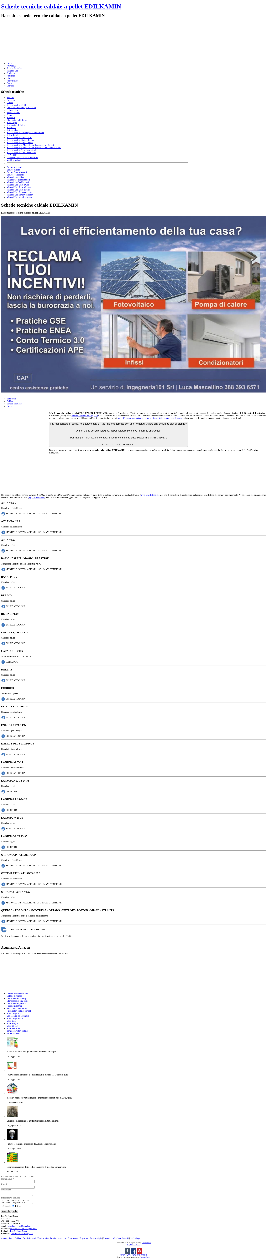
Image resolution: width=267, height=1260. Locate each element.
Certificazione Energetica (22, 1233)
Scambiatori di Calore (16, 125)
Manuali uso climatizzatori (18, 180)
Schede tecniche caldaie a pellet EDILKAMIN (61, 6)
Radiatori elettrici (14, 1006)
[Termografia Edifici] (12, 1162)
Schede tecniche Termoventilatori (21, 152)
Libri (9, 78)
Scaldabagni (12, 122)
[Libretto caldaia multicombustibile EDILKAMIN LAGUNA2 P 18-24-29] (3, 810)
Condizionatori (29, 1238)
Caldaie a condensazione (17, 993)
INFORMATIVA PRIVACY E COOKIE (133, 1255)
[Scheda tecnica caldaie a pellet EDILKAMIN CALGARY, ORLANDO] (3, 643)
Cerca (9, 83)
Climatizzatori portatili (16, 1003)
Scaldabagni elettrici (15, 1018)
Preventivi (11, 66)
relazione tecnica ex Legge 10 (84, 415)
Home (9, 63)
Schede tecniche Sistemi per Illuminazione (25, 132)
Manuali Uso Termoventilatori (20, 195)
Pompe (10, 115)
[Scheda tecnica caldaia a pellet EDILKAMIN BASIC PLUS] (3, 587)
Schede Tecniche (14, 68)
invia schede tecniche (150, 495)
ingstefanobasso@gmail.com (19, 1226)
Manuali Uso (12, 71)
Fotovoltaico (12, 81)
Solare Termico (13, 135)
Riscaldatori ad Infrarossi (18, 120)
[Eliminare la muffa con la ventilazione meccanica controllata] (12, 1116)
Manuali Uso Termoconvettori (20, 192)
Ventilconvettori (14, 160)
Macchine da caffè (121, 1238)
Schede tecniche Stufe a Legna (20, 140)
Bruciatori (11, 100)
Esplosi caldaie (13, 170)
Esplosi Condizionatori (17, 172)
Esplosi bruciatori (14, 167)
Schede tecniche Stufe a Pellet (20, 142)
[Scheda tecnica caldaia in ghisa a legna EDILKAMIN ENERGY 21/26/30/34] (3, 736)
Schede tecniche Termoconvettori (21, 150)
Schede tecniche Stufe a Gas (19, 137)
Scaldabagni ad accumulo (18, 1016)
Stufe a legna (12, 1023)
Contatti (10, 86)
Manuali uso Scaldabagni (18, 182)
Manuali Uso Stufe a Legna (19, 187)
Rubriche (11, 76)
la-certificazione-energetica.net (131, 418)
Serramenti (11, 127)
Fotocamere (73, 1238)
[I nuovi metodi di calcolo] (12, 1070)
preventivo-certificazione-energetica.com (164, 418)
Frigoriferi (84, 1238)
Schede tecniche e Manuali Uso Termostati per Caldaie (31, 145)
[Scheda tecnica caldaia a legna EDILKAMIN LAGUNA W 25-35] (3, 828)
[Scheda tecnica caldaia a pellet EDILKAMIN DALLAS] (3, 680)
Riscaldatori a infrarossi (17, 1008)
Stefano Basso (146, 1243)
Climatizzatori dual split (17, 1001)
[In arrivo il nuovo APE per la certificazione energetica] (12, 1047)
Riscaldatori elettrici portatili (19, 1011)
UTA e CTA (12, 155)
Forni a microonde (58, 1238)
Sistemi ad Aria (13, 130)
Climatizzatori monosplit (17, 998)
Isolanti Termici (13, 112)
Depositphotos (145, 1257)
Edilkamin (11, 399)
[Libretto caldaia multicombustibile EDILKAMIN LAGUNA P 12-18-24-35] (3, 791)
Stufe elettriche (13, 1028)
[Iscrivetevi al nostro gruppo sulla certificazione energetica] (133, 1253)
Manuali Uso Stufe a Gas (18, 185)
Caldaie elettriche (14, 996)
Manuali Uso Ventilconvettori (20, 197)
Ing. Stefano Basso (18, 1231)
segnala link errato (36, 497)
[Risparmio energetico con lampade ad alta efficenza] (12, 1139)
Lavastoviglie (96, 1238)
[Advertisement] (84, 39)
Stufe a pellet (12, 1026)
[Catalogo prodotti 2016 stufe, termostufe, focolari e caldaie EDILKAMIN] (3, 662)
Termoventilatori (14, 1033)
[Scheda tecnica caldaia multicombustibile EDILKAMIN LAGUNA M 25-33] (3, 773)
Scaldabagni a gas (14, 1013)
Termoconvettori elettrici (17, 1031)
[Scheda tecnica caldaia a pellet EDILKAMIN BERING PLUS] (3, 625)
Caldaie (10, 102)
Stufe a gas (11, 1021)
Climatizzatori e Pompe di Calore (21, 107)
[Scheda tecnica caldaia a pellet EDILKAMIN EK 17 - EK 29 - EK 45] (3, 717)
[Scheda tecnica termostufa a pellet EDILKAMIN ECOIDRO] (3, 699)
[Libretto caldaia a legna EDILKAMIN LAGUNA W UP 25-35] (3, 847)
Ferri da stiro (43, 1238)
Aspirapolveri (7, 1238)
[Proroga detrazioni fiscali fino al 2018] (12, 1093)
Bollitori (10, 97)
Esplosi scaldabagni (15, 175)
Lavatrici (107, 1238)
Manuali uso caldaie (15, 177)
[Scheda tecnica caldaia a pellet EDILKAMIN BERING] (3, 606)
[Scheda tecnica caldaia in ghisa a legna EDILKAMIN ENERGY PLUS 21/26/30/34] (3, 754)
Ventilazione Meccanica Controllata (22, 157)
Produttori (11, 73)
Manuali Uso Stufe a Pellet (18, 190)
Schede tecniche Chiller (17, 105)
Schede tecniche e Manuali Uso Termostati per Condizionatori (34, 147)
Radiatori (11, 117)
